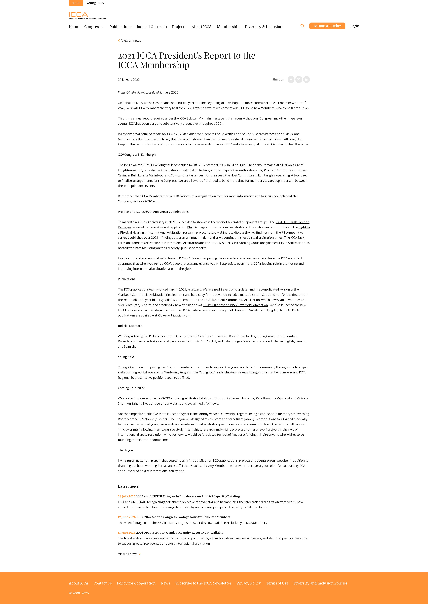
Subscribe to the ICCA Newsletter (203, 583)
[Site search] (302, 26)
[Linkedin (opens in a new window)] (306, 79)
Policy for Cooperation (136, 583)
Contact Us (103, 583)
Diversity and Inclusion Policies (321, 583)
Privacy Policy (249, 583)
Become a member (327, 26)
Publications (121, 27)
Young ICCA (95, 3)
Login (355, 26)
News (165, 583)
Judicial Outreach (152, 27)
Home (74, 27)
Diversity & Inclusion (264, 27)
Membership (228, 27)
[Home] (87, 15)
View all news (131, 40)
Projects (179, 27)
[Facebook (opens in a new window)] (291, 79)
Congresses (94, 27)
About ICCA (202, 27)
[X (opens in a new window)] (298, 79)
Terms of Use (277, 583)
